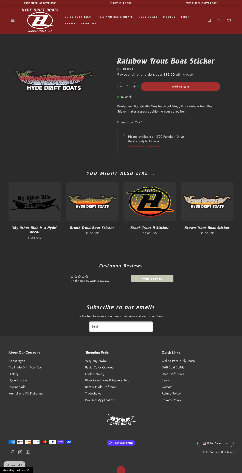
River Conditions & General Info (107, 380)
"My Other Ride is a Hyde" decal (35, 229)
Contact (167, 387)
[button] (13, 20)
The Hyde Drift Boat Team (26, 367)
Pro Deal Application (99, 400)
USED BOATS (148, 17)
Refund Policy (171, 393)
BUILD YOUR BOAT (78, 17)
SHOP (185, 17)
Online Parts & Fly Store (178, 361)
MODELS (169, 17)
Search (166, 380)
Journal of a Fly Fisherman (26, 393)
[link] (219, 20)
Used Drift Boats (173, 374)
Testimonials (17, 387)
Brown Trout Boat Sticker (207, 227)
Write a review (152, 279)
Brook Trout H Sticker (150, 227)
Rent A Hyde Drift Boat (101, 387)
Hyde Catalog (94, 374)
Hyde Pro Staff (19, 380)
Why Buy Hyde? (96, 361)
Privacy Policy (171, 400)
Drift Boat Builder (173, 367)
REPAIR (70, 23)
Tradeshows (93, 393)
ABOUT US (88, 23)
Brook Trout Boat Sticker (92, 227)
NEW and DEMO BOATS (115, 17)
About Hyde (17, 361)
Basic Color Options (99, 367)
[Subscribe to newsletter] (149, 326)
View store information (144, 146)
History (14, 374)
